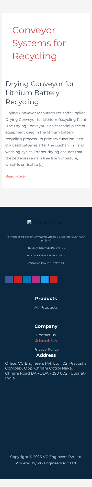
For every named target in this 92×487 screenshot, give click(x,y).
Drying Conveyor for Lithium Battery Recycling (39, 93)
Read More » (16, 175)
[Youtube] (18, 279)
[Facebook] (9, 279)
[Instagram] (36, 279)
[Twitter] (45, 279)
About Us (46, 341)
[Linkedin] (27, 279)
